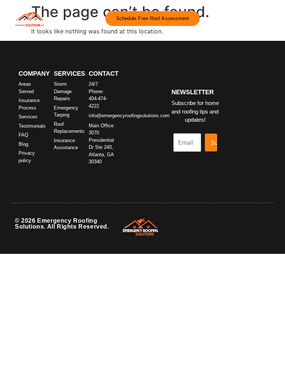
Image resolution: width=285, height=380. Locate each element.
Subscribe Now (214, 142)
